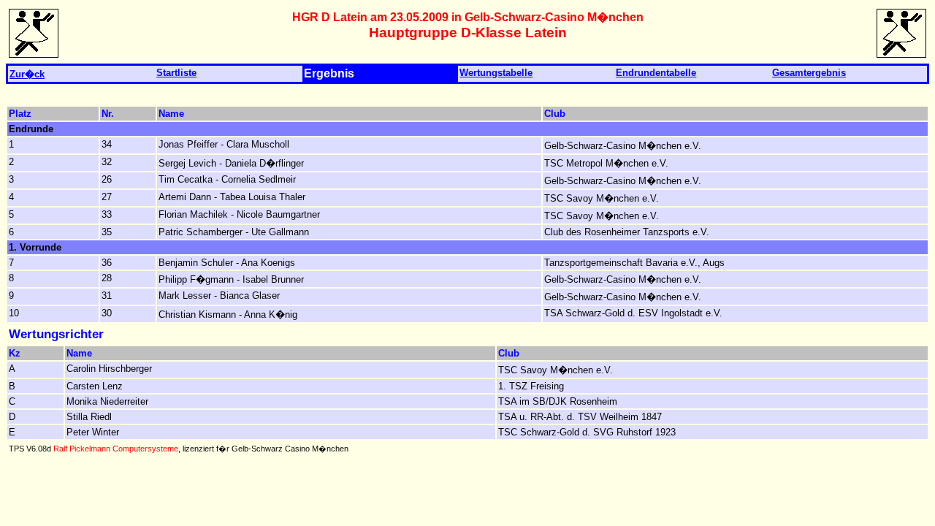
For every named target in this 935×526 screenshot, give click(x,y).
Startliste (176, 72)
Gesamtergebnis (809, 72)
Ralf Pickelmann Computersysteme (115, 448)
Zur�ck (27, 74)
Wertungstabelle (496, 72)
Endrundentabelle (656, 72)
